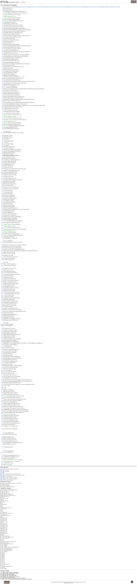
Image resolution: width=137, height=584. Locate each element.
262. (2, 421)
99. (2, 158)
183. (2, 296)
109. (2, 173)
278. (2, 461)
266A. (2, 434)
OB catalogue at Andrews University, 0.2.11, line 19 (109, 6)
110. (2, 174)
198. (2, 318)
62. (2, 97)
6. (2, 14)
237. (2, 384)
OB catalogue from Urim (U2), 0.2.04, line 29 (73, 6)
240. (2, 388)
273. (2, 446)
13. (2, 25)
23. (2, 39)
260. (2, 418)
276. (2, 458)
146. (2, 228)
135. (2, 212)
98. (2, 156)
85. (2, 138)
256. (2, 412)
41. (2, 66)
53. (2, 84)
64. (2, 100)
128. (2, 202)
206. (2, 337)
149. (2, 233)
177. (2, 287)
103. (2, 164)
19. (2, 34)
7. (2, 16)
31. (2, 51)
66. (2, 103)
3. (2, 9)
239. (2, 387)
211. (2, 344)
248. (2, 400)
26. (2, 44)
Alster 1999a (2, 476)
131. (2, 206)
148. (2, 232)
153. (2, 244)
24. (2, 41)
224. (2, 364)
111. (2, 176)
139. (2, 218)
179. (2, 290)
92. (2, 148)
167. (2, 272)
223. (2, 362)
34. (2, 56)
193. (2, 311)
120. (2, 190)
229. (2, 371)
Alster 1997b (2, 475)
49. (2, 78)
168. (2, 274)
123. (2, 195)
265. (2, 425)
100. (2, 159)
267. (2, 436)
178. (2, 289)
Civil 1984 (2, 477)
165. (2, 269)
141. (2, 220)
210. (2, 343)
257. (2, 413)
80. (2, 125)
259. (2, 417)
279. (2, 462)
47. (2, 75)
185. (2, 299)
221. (2, 359)
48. (2, 76)
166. (2, 271)
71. (2, 111)
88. (2, 142)
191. (2, 308)
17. (2, 31)
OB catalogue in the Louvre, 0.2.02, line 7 (51, 6)
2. (2, 8)
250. (2, 403)
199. (2, 320)
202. (2, 331)
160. (2, 255)
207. (2, 338)
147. (2, 230)
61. (2, 96)
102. (2, 162)
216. (2, 352)
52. (2, 82)
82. (2, 128)
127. (2, 200)
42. (2, 68)
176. (2, 286)
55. (2, 87)
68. (2, 106)
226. (2, 367)
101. (2, 161)
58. (2, 91)
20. (2, 35)
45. (2, 72)
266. (2, 428)
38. (2, 62)
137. (2, 215)
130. (2, 205)
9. (2, 19)
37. (2, 60)
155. (2, 247)
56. (2, 88)
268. (2, 438)
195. (2, 314)
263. (2, 422)
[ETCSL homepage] (134, 2)
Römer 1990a (2, 478)
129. (2, 203)
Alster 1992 (2, 472)
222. (2, 361)
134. (2, 210)
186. (2, 300)
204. (2, 334)
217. (2, 353)
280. (2, 464)
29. (2, 48)
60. (2, 94)
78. (2, 122)
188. (2, 303)
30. (2, 50)
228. (2, 370)
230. (2, 373)
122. (2, 193)
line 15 (63, 6)
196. (2, 315)
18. (2, 32)
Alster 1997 (2, 473)
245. (2, 395)
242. (2, 391)
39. (2, 63)
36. (2, 59)
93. (2, 149)
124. (2, 196)
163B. (2, 265)
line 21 (41, 6)
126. (2, 199)
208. (2, 340)
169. (2, 275)
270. (2, 441)
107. (2, 170)
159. (2, 253)
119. (2, 188)
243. (2, 392)
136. (2, 213)
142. (2, 222)
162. (2, 258)
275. (2, 456)
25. (2, 42)
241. (2, 389)
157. (2, 250)
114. (2, 181)
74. (2, 116)
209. (2, 341)
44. (2, 71)
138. (2, 216)
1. (2, 6)
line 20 (38, 6)
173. (2, 281)
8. (2, 17)
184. (2, 297)
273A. (2, 452)
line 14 (60, 6)
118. (2, 186)
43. (2, 69)
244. (2, 394)
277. (2, 459)
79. (2, 124)
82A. (2, 132)
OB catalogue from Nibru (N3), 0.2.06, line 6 (90, 6)
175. (2, 284)
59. (2, 93)
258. (2, 415)
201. (2, 329)
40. (2, 65)
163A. (2, 263)
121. (2, 191)
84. (2, 136)
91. (2, 146)
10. (2, 20)
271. (2, 442)
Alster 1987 (2, 470)
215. (2, 350)
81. (2, 127)
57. (2, 90)
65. (2, 102)
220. (2, 358)
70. (2, 109)
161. (2, 256)
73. (2, 114)
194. (2, 312)
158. (2, 252)
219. (2, 356)
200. (2, 328)
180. (2, 292)
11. (2, 22)
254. (2, 409)
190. (2, 306)
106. (2, 168)
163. (2, 259)
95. (2, 152)
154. (2, 246)
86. (2, 139)
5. (2, 12)
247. (2, 398)
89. (2, 143)
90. (2, 145)
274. (2, 455)
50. (2, 79)
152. (2, 238)
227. (2, 368)
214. (2, 349)
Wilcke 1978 (2, 480)
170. (2, 277)
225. (2, 365)
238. (2, 385)
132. (2, 207)
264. (2, 424)
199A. (2, 324)
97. (2, 155)
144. (2, 225)
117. (2, 185)
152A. (2, 242)
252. (2, 406)
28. (2, 47)
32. (2, 53)
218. (2, 355)
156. (2, 249)
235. (2, 381)
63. (2, 99)
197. (2, 317)
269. (2, 439)
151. (2, 236)
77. (2, 121)
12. (2, 23)
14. (2, 26)
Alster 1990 (2, 471)
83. (2, 135)
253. (2, 407)
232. (2, 376)
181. (2, 293)
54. (2, 85)
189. (2, 305)
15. (2, 28)
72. (2, 112)
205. (2, 335)
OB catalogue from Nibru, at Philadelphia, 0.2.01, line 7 (26, 6)
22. (2, 38)
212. (2, 346)
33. (2, 54)
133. (2, 209)
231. (2, 374)
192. (2, 309)
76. (2, 119)
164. (2, 268)
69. (2, 108)
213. (2, 347)
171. (2, 278)
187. (2, 302)
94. (2, 151)
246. (2, 397)
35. (2, 57)
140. (2, 219)
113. (2, 179)
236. (2, 382)
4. (2, 11)
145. (2, 227)
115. (2, 182)
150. (2, 235)
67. (2, 105)
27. (2, 45)
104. (2, 165)
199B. (2, 325)
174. (2, 283)
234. (2, 379)
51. (2, 81)
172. (2, 280)
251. (2, 404)
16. (2, 29)
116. (2, 183)
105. (2, 167)
